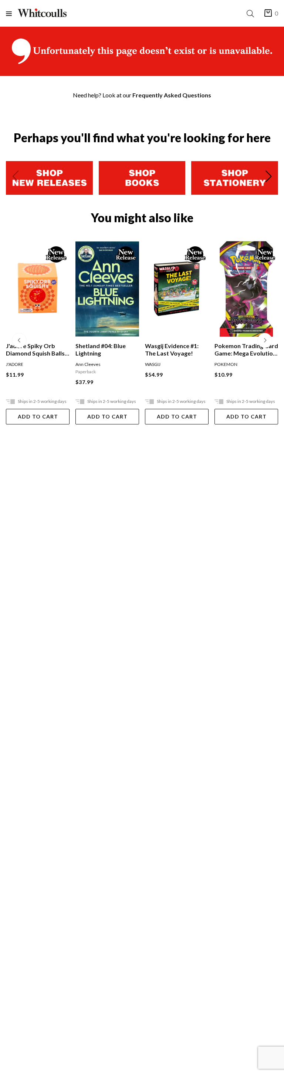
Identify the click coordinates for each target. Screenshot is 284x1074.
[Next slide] (268, 178)
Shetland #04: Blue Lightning (31, 349)
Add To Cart (38, 416)
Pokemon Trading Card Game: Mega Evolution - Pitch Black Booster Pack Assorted (177, 349)
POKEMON (156, 364)
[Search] (252, 13)
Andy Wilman (227, 364)
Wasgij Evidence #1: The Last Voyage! (102, 349)
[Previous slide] (15, 178)
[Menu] (12, 13)
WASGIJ (83, 364)
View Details (246, 416)
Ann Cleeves (18, 364)
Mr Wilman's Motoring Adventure (245, 349)
